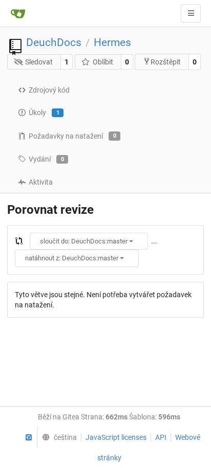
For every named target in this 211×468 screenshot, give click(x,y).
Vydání (46, 159)
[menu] (56, 437)
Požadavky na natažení (72, 136)
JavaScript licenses (116, 437)
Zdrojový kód (49, 90)
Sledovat (39, 62)
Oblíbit (103, 62)
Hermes (112, 42)
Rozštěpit (166, 62)
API (160, 437)
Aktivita (41, 182)
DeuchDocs (53, 42)
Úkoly (44, 112)
